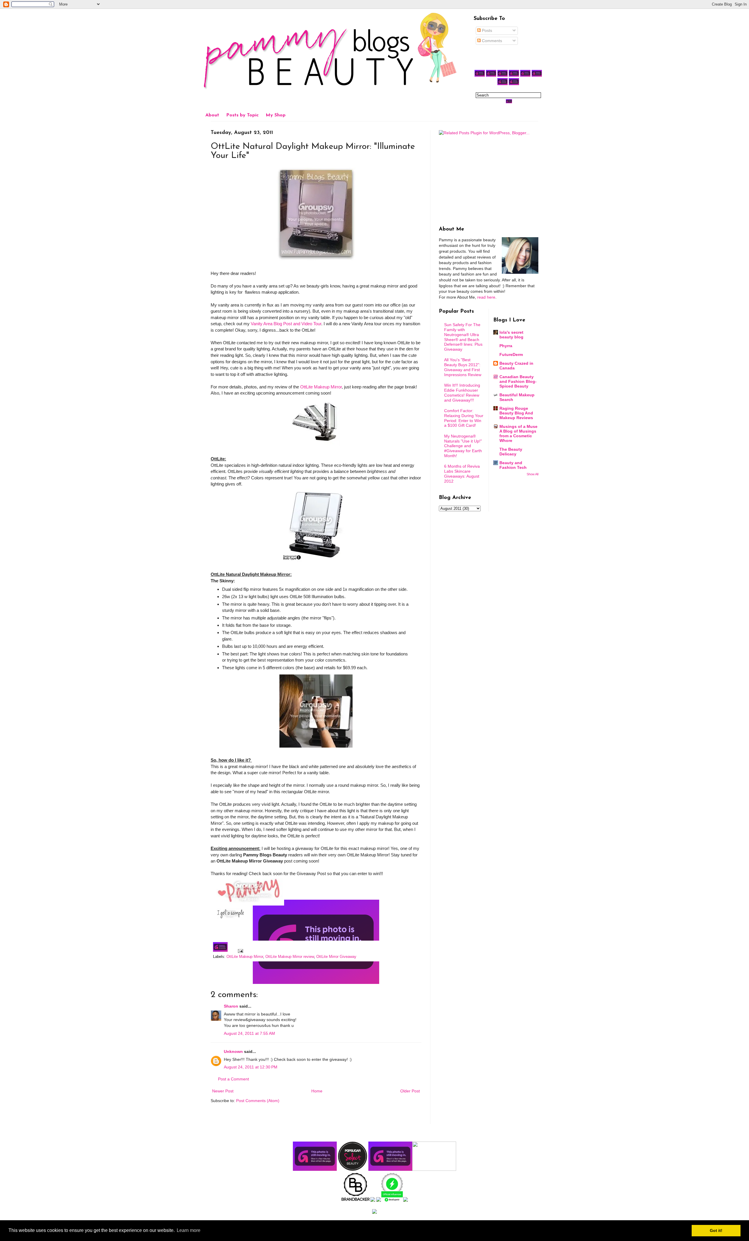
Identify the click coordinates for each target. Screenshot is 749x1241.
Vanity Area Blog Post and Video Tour (286, 323)
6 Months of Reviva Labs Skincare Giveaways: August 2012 (462, 473)
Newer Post (222, 1091)
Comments (491, 40)
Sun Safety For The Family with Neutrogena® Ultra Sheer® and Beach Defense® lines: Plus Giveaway (463, 337)
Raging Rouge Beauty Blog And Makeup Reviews (516, 413)
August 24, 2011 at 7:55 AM (249, 1033)
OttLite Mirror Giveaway (336, 957)
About (212, 115)
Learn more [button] (188, 1230)
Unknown (233, 1051)
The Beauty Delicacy (510, 451)
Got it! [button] (716, 1230)
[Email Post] (239, 951)
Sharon (231, 1006)
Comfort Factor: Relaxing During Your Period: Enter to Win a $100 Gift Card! (463, 418)
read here (486, 297)
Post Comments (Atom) (257, 1100)
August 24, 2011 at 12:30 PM (250, 1067)
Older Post (410, 1091)
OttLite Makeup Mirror (321, 386)
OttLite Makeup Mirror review (289, 957)
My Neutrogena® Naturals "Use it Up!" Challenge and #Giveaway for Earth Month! (463, 446)
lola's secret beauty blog (511, 334)
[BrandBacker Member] (355, 1200)
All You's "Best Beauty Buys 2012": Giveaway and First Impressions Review (462, 367)
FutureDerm (511, 354)
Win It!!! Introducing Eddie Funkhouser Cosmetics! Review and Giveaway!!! (462, 392)
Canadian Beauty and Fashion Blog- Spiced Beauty (518, 381)
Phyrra (505, 345)
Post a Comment (233, 1079)
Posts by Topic (242, 115)
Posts (486, 30)
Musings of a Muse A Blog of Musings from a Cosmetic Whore (518, 433)
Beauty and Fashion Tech (513, 465)
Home (316, 1091)
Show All (532, 474)
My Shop (276, 115)
